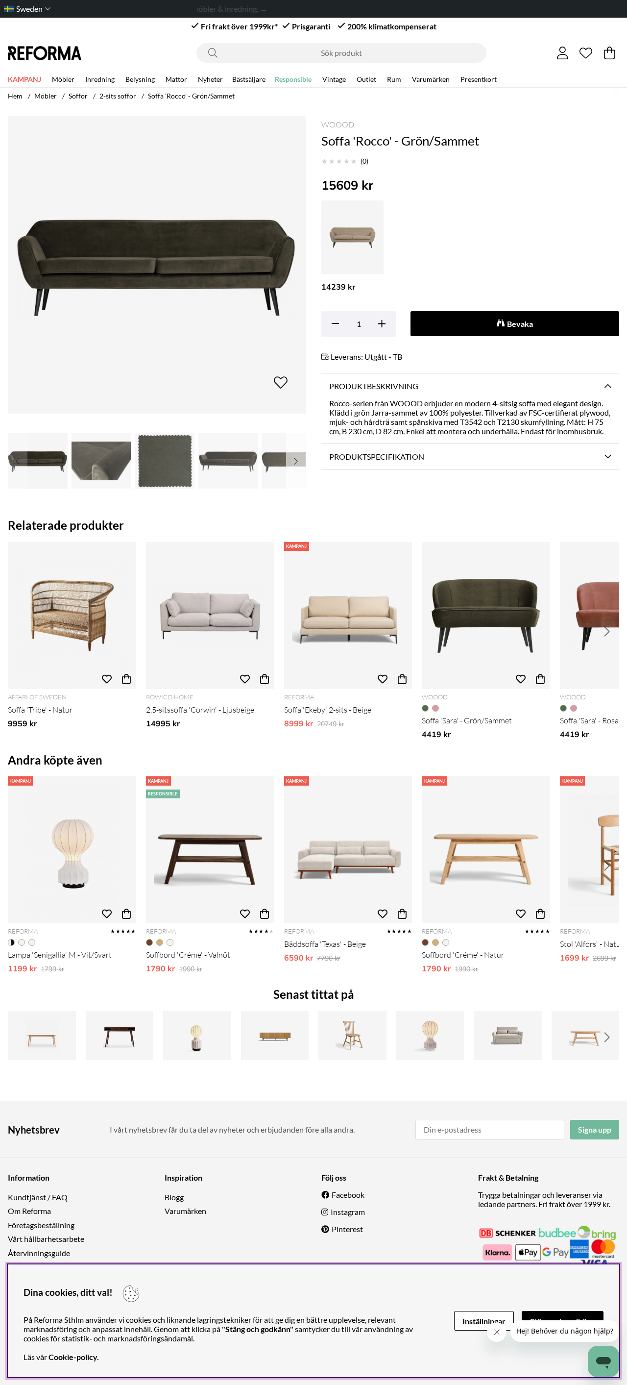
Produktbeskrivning (373, 386)
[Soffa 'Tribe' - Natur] (72, 615)
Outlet (366, 79)
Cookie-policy (72, 1356)
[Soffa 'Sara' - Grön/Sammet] (486, 615)
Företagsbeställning (41, 1225)
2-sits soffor (117, 96)
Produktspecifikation (376, 456)
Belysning (140, 79)
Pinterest (347, 1229)
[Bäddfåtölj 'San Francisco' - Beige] (508, 1035)
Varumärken (431, 79)
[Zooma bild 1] (157, 265)
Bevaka (520, 323)
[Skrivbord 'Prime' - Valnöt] (120, 1035)
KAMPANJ (24, 79)
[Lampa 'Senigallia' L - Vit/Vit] (430, 1035)
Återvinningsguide (39, 1253)
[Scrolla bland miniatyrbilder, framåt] (296, 461)
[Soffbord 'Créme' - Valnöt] (210, 849)
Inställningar (484, 1321)
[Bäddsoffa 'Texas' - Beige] (348, 849)
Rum (394, 79)
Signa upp (594, 1129)
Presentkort (478, 79)
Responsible (293, 79)
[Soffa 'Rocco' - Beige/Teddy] (352, 237)
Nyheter (210, 79)
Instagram (348, 1211)
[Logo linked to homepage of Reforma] (44, 53)
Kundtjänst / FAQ (38, 1197)
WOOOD (337, 124)
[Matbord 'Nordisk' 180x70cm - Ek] (42, 1035)
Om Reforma (29, 1210)
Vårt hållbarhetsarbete (46, 1238)
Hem (15, 96)
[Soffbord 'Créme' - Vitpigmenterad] (586, 1035)
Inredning (100, 79)
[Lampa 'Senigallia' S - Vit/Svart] (197, 1035)
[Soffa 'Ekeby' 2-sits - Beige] (348, 615)
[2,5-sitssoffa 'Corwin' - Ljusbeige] (210, 615)
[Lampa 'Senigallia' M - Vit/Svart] (72, 849)
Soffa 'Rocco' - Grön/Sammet (191, 96)
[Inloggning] (562, 53)
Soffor (78, 96)
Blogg (174, 1197)
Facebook (348, 1194)
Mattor (176, 79)
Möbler (63, 79)
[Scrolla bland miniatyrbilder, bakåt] (17, 461)
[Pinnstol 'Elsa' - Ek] (352, 1035)
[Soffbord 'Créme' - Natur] (486, 849)
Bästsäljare (248, 79)
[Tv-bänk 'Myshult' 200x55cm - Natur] (275, 1035)
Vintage (334, 79)
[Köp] (126, 679)
